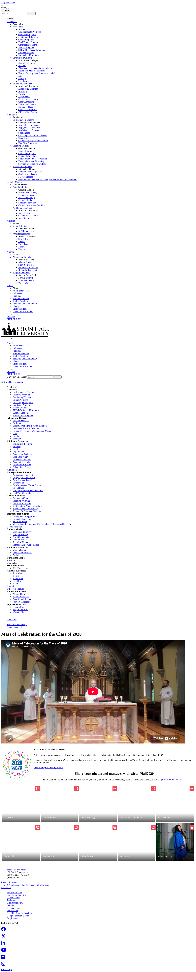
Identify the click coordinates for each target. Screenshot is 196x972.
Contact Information (27, 156)
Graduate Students (21, 146)
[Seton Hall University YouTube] (4, 951)
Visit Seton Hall (20, 309)
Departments (24, 96)
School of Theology (27, 202)
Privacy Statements (9, 882)
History (16, 306)
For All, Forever (25, 278)
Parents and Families (16, 895)
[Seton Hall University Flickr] (4, 957)
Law (20, 76)
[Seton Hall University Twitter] (4, 937)
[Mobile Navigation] (7, 8)
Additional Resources (22, 83)
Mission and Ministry (28, 192)
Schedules (23, 239)
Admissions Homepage (28, 125)
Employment (13, 918)
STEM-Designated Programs (31, 50)
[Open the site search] (2, 5)
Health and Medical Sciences (31, 70)
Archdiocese (24, 218)
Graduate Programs (27, 34)
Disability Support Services (19, 913)
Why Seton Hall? (26, 280)
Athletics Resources (22, 234)
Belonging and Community (25, 303)
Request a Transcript (27, 270)
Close (10, 19)
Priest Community (26, 197)
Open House (24, 138)
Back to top (6, 969)
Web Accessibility (15, 903)
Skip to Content (8, 2)
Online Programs (26, 39)
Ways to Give (24, 283)
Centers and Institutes (28, 99)
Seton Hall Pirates (21, 226)
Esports (21, 249)
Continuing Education (28, 37)
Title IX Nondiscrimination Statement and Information (25, 885)
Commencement (14, 627)
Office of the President (23, 311)
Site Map (11, 905)
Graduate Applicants (27, 174)
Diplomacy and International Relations (35, 68)
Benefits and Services (28, 267)
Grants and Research (27, 109)
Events (10, 314)
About (10, 285)
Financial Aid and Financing (31, 161)
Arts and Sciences (26, 63)
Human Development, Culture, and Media (37, 73)
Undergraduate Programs (29, 32)
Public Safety (13, 910)
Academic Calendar (27, 107)
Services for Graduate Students (32, 164)
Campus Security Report (18, 915)
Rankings (17, 296)
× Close (5, 10)
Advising (22, 91)
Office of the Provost (27, 112)
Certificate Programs (27, 45)
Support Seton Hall (21, 272)
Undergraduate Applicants (30, 171)
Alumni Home (24, 262)
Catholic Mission (14, 182)
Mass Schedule (25, 213)
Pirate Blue (23, 244)
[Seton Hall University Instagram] (4, 964)
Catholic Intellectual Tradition (31, 205)
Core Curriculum (26, 102)
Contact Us (6, 887)
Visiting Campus (14, 908)
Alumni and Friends (22, 257)
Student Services (20, 301)
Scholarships (24, 133)
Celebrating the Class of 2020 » (48, 767)
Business (22, 65)
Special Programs (26, 47)
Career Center (13, 897)
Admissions (12, 114)
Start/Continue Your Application (32, 158)
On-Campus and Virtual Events (32, 135)
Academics (12, 21)
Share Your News (26, 265)
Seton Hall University (17, 624)
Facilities (22, 246)
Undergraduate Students (23, 120)
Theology (22, 81)
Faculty (21, 94)
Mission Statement (21, 298)
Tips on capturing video (170, 779)
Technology (12, 900)
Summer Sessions (26, 52)
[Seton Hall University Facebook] (4, 930)
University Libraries (27, 104)
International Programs (28, 55)
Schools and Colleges (22, 58)
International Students (22, 166)
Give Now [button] (12, 619)
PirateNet (11, 316)
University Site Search (17, 377)
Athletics (11, 221)
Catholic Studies (25, 200)
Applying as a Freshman (29, 127)
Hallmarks (17, 293)
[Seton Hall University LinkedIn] (4, 944)
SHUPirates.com (26, 231)
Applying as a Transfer (28, 130)
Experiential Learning (28, 89)
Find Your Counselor (27, 143)
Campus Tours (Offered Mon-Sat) (33, 140)
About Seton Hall (21, 290)
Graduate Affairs (25, 151)
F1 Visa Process (25, 177)
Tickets (21, 241)
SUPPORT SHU (14, 319)
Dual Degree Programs (28, 42)
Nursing (22, 78)
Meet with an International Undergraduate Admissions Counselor (47, 179)
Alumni (10, 252)
